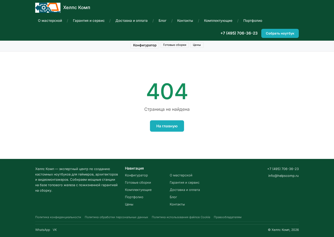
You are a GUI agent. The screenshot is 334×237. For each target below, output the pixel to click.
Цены (197, 45)
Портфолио (252, 20)
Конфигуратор (145, 45)
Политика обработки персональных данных (116, 217)
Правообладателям (228, 217)
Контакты (185, 20)
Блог (163, 20)
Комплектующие (218, 20)
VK (55, 230)
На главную (167, 126)
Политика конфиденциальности (58, 217)
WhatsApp (42, 230)
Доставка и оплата (131, 20)
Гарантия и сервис (89, 20)
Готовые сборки (174, 45)
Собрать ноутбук (280, 33)
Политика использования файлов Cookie (181, 217)
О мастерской (50, 20)
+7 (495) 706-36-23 (239, 33)
